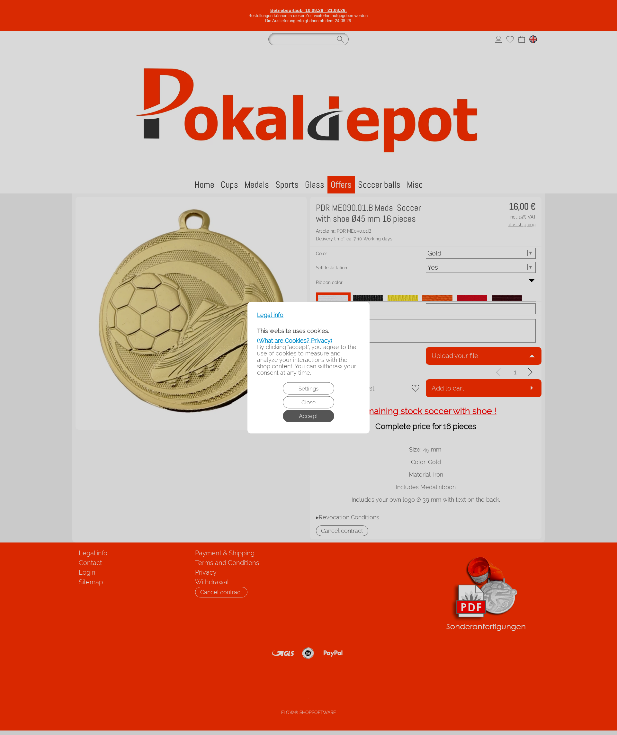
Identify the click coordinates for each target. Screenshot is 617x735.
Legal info (270, 314)
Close (308, 402)
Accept (308, 415)
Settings (308, 388)
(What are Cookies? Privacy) (294, 340)
